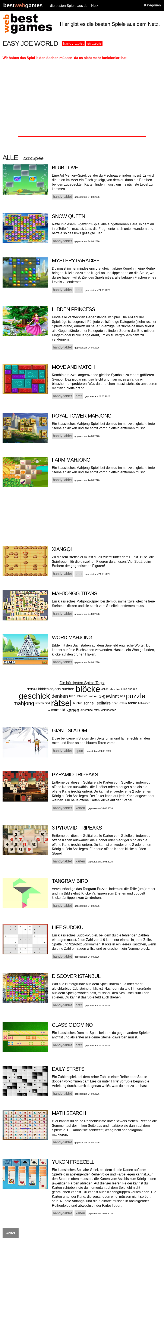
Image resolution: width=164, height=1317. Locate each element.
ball (122, 696)
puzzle (135, 696)
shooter (115, 689)
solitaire (104, 703)
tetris (97, 710)
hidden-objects (49, 689)
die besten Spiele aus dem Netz (74, 5)
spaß (115, 703)
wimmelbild (56, 710)
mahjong (23, 703)
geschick (34, 696)
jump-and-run (129, 689)
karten (72, 709)
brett (72, 696)
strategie (94, 43)
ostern (123, 703)
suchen (68, 689)
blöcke (88, 689)
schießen (82, 696)
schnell (89, 703)
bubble (77, 703)
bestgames (22, 5)
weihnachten (108, 710)
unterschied (42, 703)
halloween (144, 703)
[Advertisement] (82, 99)
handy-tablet (73, 43)
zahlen (93, 696)
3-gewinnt (109, 696)
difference (87, 710)
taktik (132, 703)
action (104, 689)
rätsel (61, 703)
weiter (10, 1233)
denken (59, 696)
